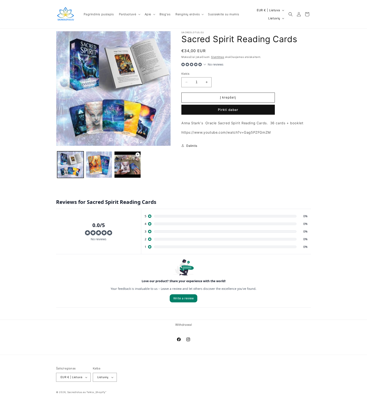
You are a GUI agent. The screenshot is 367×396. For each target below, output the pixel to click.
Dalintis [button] (191, 145)
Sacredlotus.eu (76, 392)
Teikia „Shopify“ (96, 392)
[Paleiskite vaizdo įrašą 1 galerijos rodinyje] (127, 164)
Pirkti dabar (228, 110)
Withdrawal (183, 324)
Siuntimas (217, 57)
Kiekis (185, 73)
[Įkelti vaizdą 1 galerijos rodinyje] (70, 164)
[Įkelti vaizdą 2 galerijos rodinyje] (99, 164)
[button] (129, 14)
